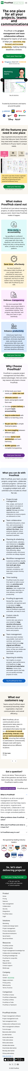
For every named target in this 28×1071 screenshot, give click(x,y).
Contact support (7, 965)
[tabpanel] (14, 171)
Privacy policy (7, 983)
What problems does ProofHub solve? (12, 818)
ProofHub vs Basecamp (9, 997)
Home (4, 896)
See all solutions (14, 95)
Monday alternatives (8, 1051)
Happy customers (8, 980)
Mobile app (6, 968)
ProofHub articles (8, 945)
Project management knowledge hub (14, 950)
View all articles (7, 1056)
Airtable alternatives (8, 1045)
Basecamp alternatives (9, 1032)
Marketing (6, 923)
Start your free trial (18, 3)
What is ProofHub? (8, 795)
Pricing (5, 899)
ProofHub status (7, 914)
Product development (9, 931)
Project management (9, 928)
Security (5, 909)
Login (4, 916)
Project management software (11, 1016)
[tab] (8, 788)
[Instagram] (15, 1064)
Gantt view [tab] (22, 155)
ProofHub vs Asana (8, 995)
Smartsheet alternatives (9, 1048)
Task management (8, 904)
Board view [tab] (4, 155)
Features (5, 901)
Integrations (6, 911)
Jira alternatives (7, 1034)
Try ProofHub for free (14, 681)
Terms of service (7, 988)
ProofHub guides (8, 948)
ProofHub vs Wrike (8, 1000)
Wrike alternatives (7, 1043)
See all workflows (8, 938)
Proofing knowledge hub (10, 955)
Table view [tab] (13, 155)
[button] (3, 80)
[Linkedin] (10, 1064)
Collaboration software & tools (11, 1024)
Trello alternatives (7, 1040)
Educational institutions (10, 933)
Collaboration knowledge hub (11, 953)
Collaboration (7, 906)
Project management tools (10, 1018)
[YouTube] (18, 1064)
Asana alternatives (7, 1037)
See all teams (6, 936)
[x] (13, 1064)
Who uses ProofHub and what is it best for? (13, 826)
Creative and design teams (10, 926)
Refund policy (7, 985)
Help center (6, 961)
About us (5, 975)
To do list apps (6, 1029)
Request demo (7, 963)
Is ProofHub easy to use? (10, 832)
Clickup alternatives (8, 1053)
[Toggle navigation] (26, 2)
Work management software (11, 1026)
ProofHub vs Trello (8, 1002)
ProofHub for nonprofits (10, 958)
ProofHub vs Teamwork (10, 1005)
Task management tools (9, 1021)
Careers (8, 977)
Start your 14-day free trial (14, 877)
